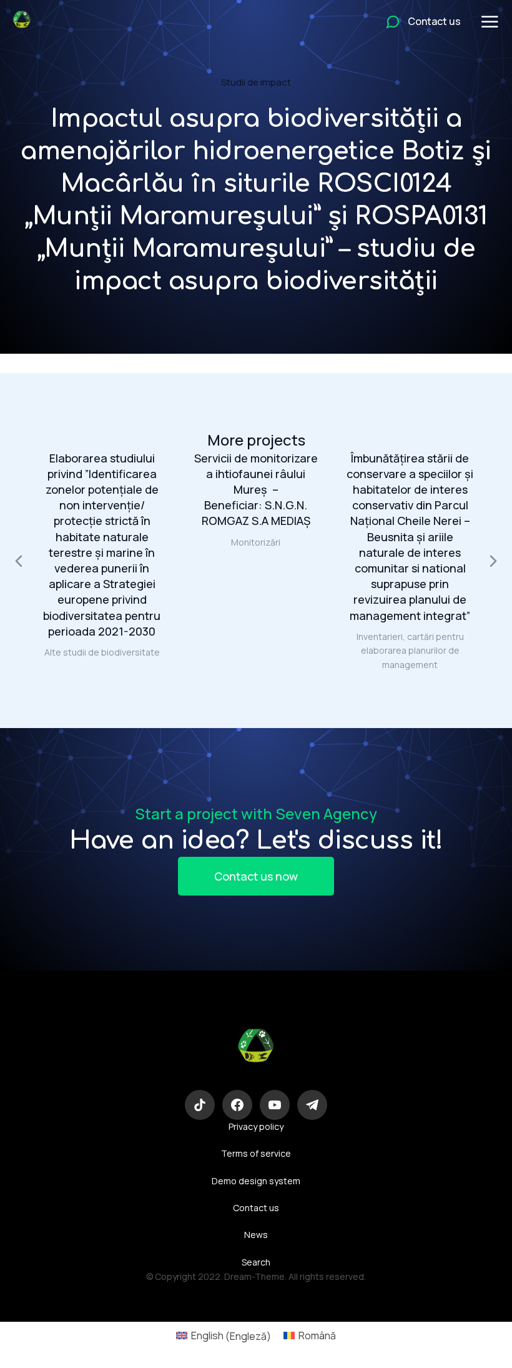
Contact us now (256, 876)
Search (256, 1262)
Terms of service (256, 1153)
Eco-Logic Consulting (256, 1079)
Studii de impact (256, 82)
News (256, 1235)
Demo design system (256, 1181)
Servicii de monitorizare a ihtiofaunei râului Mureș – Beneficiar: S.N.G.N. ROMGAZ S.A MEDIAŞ (256, 490)
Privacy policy (256, 1126)
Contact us (256, 1208)
